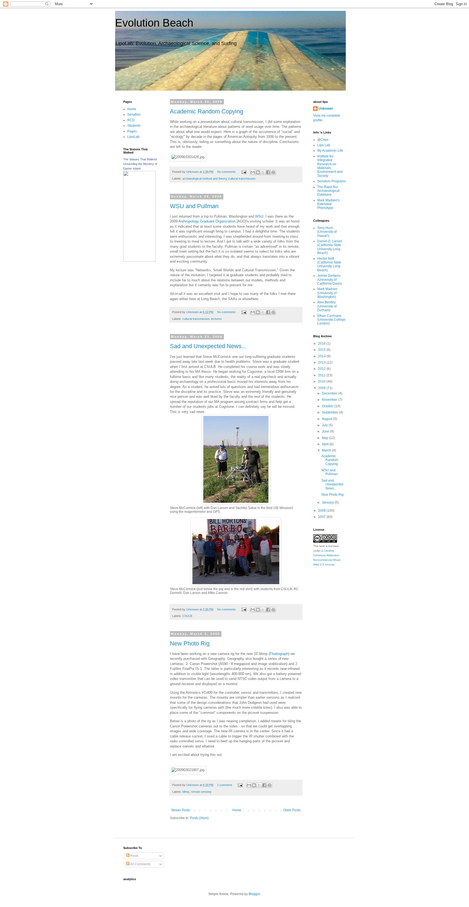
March (327, 450)
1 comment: (225, 785)
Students (133, 126)
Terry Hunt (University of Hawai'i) (327, 232)
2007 (322, 517)
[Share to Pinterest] (273, 172)
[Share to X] (263, 172)
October (328, 406)
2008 (322, 511)
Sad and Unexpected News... (208, 346)
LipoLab (133, 137)
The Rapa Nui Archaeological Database (328, 191)
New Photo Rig (190, 643)
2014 (322, 356)
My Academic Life (330, 150)
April (325, 444)
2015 (322, 350)
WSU (259, 216)
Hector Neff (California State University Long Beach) (329, 264)
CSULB (187, 616)
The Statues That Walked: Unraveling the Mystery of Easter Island (140, 164)
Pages (132, 131)
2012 (322, 369)
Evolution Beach (154, 23)
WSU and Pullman (194, 206)
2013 (322, 362)
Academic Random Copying (206, 111)
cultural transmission (241, 178)
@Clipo (322, 140)
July (325, 425)
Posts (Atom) (199, 818)
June (326, 431)
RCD (131, 120)
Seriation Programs (331, 181)
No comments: (227, 171)
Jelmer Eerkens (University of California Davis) (329, 279)
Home (236, 810)
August (327, 419)
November (330, 400)
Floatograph (279, 654)
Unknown (326, 108)
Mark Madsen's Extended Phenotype (328, 204)
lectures (216, 318)
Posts (133, 856)
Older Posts (291, 810)
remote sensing (201, 791)
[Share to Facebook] (268, 172)
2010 (322, 381)
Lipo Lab (323, 145)
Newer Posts (180, 810)
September (330, 412)
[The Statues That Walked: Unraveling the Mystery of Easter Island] (139, 260)
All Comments (140, 864)
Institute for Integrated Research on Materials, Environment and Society (330, 166)
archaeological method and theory (204, 178)
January (328, 502)
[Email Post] (243, 171)
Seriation (134, 114)
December (330, 393)
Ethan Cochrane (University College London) (331, 320)
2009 (322, 388)
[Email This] (252, 172)
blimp (185, 791)
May (325, 438)
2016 (322, 343)
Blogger (254, 894)
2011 (322, 375)
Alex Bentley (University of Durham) (327, 306)
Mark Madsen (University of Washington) (327, 293)
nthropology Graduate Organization (208, 221)
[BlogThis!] (258, 172)
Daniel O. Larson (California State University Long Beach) (329, 247)
